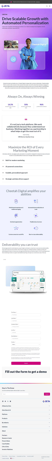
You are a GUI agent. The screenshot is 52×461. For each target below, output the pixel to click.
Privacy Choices (12, 456)
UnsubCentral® (30, 456)
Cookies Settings (5, 458)
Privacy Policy (23, 355)
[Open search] (47, 6)
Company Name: (15, 324)
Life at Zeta (5, 446)
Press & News (6, 441)
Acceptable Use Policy (21, 456)
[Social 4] (10, 401)
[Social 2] (5, 401)
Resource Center (7, 438)
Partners (4, 435)
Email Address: (14, 336)
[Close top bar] (49, 2)
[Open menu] (50, 6)
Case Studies (5, 443)
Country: (13, 342)
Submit (26, 363)
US (12, 458)
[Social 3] (8, 401)
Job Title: (13, 330)
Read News (38, 1)
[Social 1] (3, 401)
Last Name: (14, 318)
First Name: (14, 312)
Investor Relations (7, 449)
